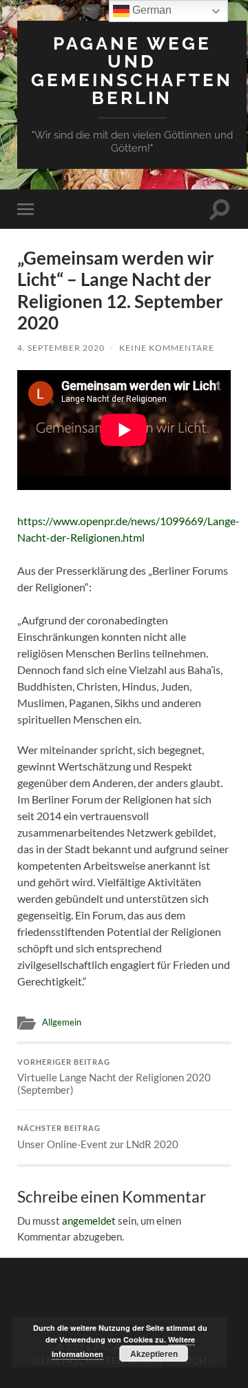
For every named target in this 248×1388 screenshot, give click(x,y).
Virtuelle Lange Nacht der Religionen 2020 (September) (114, 1077)
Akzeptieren (154, 1353)
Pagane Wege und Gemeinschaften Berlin (132, 70)
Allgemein (61, 1022)
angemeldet (89, 1220)
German (151, 10)
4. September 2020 (61, 348)
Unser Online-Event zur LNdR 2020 (97, 1137)
